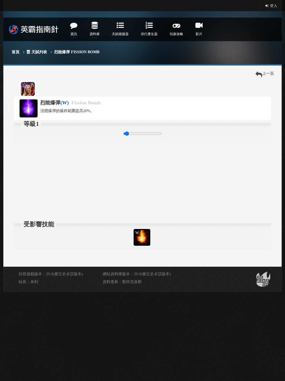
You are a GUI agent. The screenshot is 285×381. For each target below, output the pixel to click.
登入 (273, 6)
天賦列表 (39, 52)
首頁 (15, 52)
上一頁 (268, 73)
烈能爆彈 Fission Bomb (76, 52)
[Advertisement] (142, 182)
